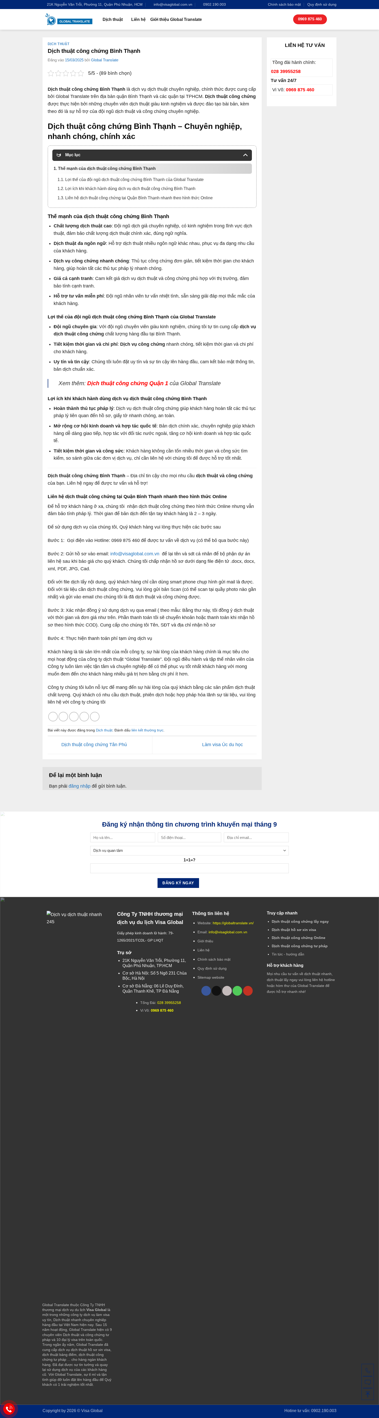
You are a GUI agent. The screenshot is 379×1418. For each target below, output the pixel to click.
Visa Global (92, 1410)
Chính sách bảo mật (284, 4)
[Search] (334, 19)
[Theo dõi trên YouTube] (248, 990)
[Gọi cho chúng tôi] (237, 990)
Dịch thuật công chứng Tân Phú (93, 744)
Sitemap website (210, 977)
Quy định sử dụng (321, 4)
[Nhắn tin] (368, 1382)
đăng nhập (79, 786)
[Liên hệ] (9, 1409)
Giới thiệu (205, 941)
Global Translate (104, 60)
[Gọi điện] (368, 1370)
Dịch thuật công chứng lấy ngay (300, 921)
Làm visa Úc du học (223, 744)
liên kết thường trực (147, 730)
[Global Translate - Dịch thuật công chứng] (69, 19)
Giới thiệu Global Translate (176, 19)
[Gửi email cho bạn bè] (74, 716)
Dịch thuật (113, 19)
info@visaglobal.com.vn (134, 553)
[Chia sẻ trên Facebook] (53, 716)
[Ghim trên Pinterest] (84, 716)
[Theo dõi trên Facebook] (206, 990)
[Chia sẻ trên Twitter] (63, 716)
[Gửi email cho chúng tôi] (227, 990)
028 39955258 (286, 71)
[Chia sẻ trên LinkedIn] (95, 716)
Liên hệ (138, 19)
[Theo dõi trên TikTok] (216, 990)
